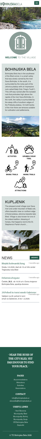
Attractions (20, 382)
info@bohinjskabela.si (20, 398)
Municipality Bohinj (20, 416)
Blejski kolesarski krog (13, 263)
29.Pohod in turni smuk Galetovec (19, 292)
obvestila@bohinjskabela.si (20, 400)
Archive (34, 257)
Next (38, 18)
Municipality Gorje (21, 419)
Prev (3, 18)
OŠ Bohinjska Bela (20, 422)
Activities (20, 385)
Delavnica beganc (11, 278)
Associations (20, 388)
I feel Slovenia (20, 410)
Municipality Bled (20, 413)
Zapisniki (20, 425)
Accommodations (20, 379)
